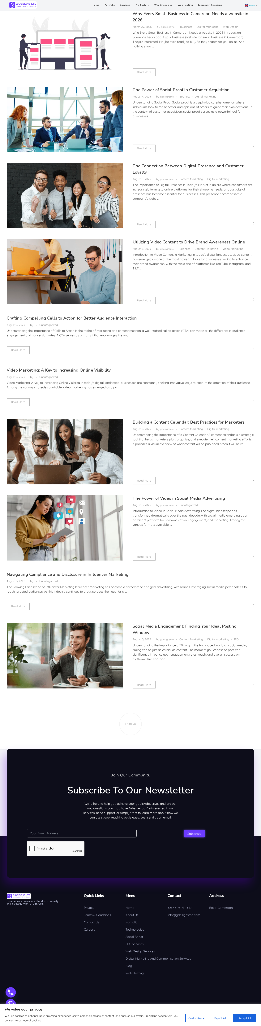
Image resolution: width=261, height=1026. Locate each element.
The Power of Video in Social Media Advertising (179, 498)
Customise (195, 1018)
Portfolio (110, 5)
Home (95, 5)
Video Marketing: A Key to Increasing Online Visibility (59, 370)
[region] (130, 1015)
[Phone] (11, 992)
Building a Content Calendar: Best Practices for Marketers (189, 422)
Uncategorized (48, 325)
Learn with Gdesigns (210, 5)
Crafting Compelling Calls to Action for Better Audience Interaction (72, 318)
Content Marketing (191, 179)
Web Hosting (185, 5)
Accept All (244, 1018)
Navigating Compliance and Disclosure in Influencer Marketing (68, 574)
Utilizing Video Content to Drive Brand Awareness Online (189, 242)
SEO (236, 639)
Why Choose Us (163, 5)
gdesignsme (168, 26)
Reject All (220, 1018)
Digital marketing (208, 26)
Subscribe (194, 834)
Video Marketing (233, 249)
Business (184, 96)
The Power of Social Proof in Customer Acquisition (181, 90)
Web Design (230, 26)
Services (125, 5)
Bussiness (186, 26)
